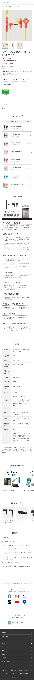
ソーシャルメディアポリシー (11, 673)
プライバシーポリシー (28, 670)
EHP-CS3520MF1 (16, 176)
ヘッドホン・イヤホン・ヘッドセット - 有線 (11, 6)
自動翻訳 (27, 673)
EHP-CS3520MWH (16, 167)
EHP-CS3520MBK (16, 126)
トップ (3, 583)
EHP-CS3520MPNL (16, 151)
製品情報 (7, 583)
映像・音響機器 (14, 583)
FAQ (24, 79)
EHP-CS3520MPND (17, 143)
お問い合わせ (21, 673)
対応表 (5, 79)
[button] (17, 640)
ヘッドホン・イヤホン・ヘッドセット (25, 583)
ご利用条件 (20, 670)
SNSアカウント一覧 (5, 670)
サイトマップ (13, 670)
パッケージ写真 (7, 84)
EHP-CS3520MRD (16, 159)
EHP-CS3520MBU (16, 134)
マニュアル (15, 79)
